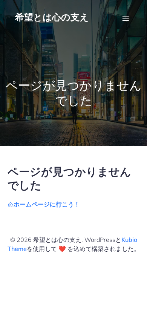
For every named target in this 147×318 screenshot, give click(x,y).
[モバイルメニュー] (125, 18)
